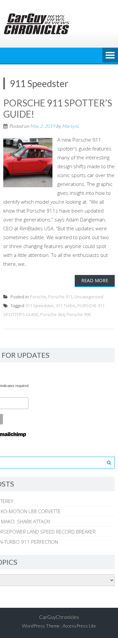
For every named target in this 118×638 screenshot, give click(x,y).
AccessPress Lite (79, 625)
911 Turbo (65, 305)
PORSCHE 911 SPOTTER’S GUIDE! (57, 108)
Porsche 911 (60, 297)
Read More (94, 280)
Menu (110, 55)
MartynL (70, 126)
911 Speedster (39, 305)
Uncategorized (88, 297)
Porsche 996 (79, 314)
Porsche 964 (52, 314)
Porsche (38, 297)
